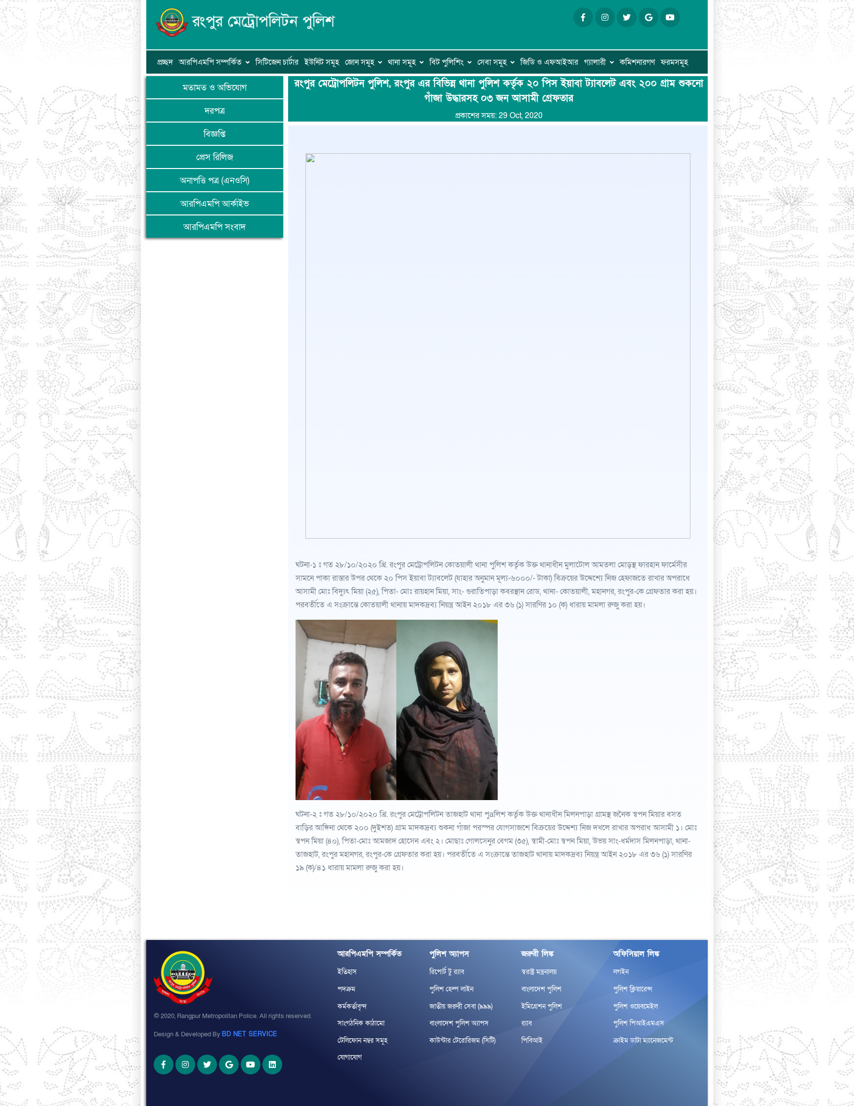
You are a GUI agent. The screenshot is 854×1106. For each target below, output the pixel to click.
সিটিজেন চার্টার (277, 62)
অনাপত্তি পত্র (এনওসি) (214, 180)
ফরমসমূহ (674, 62)
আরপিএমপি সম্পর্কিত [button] (210, 62)
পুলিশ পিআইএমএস (638, 1023)
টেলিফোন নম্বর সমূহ (362, 1040)
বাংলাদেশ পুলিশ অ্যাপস (459, 1023)
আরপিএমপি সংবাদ (214, 227)
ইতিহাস (347, 972)
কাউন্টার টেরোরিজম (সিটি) (462, 1040)
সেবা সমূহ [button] (492, 62)
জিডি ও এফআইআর (549, 62)
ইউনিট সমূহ (321, 62)
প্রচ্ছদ (165, 62)
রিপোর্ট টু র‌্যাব (446, 972)
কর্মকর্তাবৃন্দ (352, 1006)
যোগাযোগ (350, 1057)
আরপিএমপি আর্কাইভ (214, 204)
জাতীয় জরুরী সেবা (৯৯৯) (461, 1006)
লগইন (621, 972)
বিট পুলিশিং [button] (446, 62)
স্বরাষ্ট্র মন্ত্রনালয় (538, 972)
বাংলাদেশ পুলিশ (541, 989)
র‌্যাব (526, 1023)
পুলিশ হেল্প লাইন (451, 989)
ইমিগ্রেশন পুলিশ (541, 1006)
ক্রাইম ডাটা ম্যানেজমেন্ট (643, 1040)
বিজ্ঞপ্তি (214, 134)
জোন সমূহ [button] (359, 62)
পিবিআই (532, 1040)
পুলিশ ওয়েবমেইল (635, 1006)
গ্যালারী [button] (595, 62)
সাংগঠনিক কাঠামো (361, 1023)
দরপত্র (215, 111)
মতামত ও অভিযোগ (215, 87)
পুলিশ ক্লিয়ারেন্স (632, 989)
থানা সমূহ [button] (402, 62)
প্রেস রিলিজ (214, 157)
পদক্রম (346, 989)
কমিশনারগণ (637, 62)
